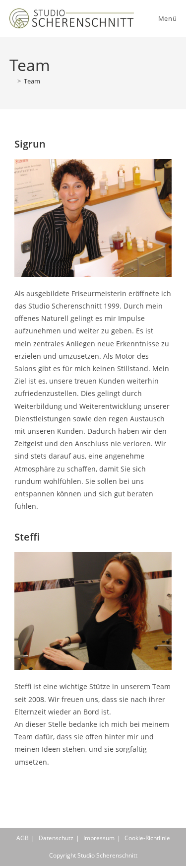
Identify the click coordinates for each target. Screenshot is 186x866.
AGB (22, 838)
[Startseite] (11, 81)
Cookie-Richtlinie (147, 838)
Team (32, 81)
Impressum (99, 838)
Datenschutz (56, 838)
